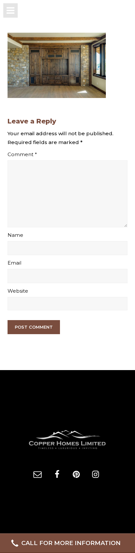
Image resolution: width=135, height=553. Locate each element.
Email (14, 263)
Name (15, 235)
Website (18, 291)
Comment (22, 154)
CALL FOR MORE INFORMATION (71, 543)
